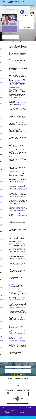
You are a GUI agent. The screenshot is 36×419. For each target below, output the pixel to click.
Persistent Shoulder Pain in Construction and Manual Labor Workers (17, 198)
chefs (20, 290)
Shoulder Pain (12, 67)
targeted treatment (17, 67)
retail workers (12, 252)
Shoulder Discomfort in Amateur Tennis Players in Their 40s (16, 353)
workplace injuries (23, 341)
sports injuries (19, 235)
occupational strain (14, 243)
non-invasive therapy (18, 143)
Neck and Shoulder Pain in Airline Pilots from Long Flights (17, 123)
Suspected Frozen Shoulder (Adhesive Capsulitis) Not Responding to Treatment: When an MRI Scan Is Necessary (17, 91)
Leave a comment (21, 67)
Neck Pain (25, 188)
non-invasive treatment (20, 251)
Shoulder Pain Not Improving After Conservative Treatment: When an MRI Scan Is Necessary (18, 107)
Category (12, 66)
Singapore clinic (20, 158)
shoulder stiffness (16, 89)
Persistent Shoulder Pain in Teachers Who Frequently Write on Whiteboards (17, 271)
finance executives (22, 181)
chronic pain (20, 242)
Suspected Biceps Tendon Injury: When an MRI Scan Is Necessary (18, 69)
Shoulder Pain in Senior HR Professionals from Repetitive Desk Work (17, 130)
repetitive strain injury (16, 259)
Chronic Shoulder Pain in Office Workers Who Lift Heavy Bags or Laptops (17, 294)
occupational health (22, 143)
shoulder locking (11, 105)
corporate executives (21, 188)
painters (13, 259)
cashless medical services (20, 307)
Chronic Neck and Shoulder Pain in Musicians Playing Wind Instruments (17, 205)
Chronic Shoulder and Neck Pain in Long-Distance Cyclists (16, 318)
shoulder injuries (13, 258)
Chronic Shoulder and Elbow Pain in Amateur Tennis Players (17, 230)
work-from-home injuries (13, 351)
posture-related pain (22, 283)
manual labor (22, 203)
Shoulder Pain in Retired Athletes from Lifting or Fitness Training (18, 115)
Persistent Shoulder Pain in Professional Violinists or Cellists (16, 327)
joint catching (17, 104)
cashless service (18, 172)
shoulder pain (12, 172)
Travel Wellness (14, 144)
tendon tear (15, 74)
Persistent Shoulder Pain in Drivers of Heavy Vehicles (17, 335)
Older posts (10, 359)
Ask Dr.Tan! (9, 33)
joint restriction (17, 88)
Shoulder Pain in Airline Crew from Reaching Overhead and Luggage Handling (17, 153)
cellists (22, 332)
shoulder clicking (23, 104)
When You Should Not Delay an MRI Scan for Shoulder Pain (17, 52)
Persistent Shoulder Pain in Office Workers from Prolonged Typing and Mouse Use (17, 238)
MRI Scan (17, 66)
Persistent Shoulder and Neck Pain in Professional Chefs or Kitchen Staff (16, 286)
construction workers (18, 203)
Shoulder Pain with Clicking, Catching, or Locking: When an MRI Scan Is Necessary (16, 99)
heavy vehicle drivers (24, 340)
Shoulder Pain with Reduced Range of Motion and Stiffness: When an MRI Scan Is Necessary (17, 84)
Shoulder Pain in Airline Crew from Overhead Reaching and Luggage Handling (17, 138)
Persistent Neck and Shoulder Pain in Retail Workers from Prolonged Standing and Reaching (17, 246)
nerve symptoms (23, 81)
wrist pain (12, 218)
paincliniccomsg (1, 66)
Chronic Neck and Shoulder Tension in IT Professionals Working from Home (16, 343)
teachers (21, 276)
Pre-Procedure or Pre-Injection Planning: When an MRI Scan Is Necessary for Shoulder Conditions (17, 60)
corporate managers (22, 172)
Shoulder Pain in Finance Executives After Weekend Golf (17, 176)
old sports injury (14, 173)
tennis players (20, 358)
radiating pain (10, 82)
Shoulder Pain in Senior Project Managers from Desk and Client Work (18, 146)
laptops (19, 298)
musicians (20, 210)
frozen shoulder (21, 97)
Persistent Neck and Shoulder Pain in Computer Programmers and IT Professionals (17, 310)
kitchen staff (22, 290)
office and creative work (13, 165)
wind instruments (22, 211)
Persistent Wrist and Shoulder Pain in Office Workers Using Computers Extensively (17, 213)
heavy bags (17, 298)
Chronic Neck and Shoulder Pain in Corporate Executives (17, 183)
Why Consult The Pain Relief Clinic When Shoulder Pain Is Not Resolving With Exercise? (17, 45)
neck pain (12, 188)
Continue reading (13, 65)
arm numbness (17, 81)
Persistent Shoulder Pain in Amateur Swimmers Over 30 (16, 301)
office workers (15, 189)
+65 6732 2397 (21, 379)
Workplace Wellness (14, 136)
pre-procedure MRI (20, 66)
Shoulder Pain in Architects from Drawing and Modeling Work (17, 160)
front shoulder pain (22, 73)
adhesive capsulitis (18, 97)
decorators (22, 258)
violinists (21, 333)
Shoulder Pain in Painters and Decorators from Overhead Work (18, 253)
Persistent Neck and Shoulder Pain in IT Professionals (16, 278)
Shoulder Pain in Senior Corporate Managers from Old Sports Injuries (17, 168)
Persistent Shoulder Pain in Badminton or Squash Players (17, 221)
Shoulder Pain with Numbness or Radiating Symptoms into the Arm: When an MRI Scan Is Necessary (17, 76)
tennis (22, 235)
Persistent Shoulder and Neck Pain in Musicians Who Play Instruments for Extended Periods (18, 261)
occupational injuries (17, 291)
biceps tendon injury (18, 73)
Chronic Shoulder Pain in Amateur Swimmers (17, 190)
